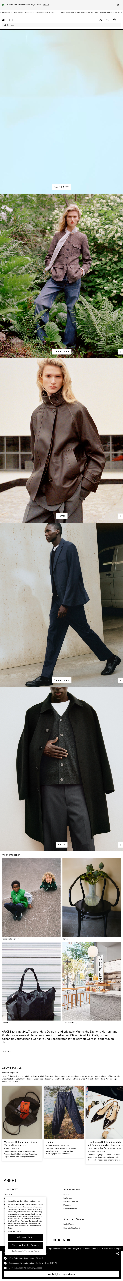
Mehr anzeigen (15, 1231)
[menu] (120, 20)
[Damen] (61, 112)
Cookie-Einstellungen (111, 1249)
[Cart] (114, 20)
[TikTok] (68, 1240)
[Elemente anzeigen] (120, 351)
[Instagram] (54, 1240)
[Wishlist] (107, 20)
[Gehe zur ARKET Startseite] (7, 20)
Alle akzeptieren (25, 1237)
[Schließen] (118, 5)
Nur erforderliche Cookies (25, 1245)
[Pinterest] (63, 1240)
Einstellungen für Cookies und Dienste (25, 1251)
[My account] (100, 20)
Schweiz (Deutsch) (71, 1228)
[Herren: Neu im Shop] (61, 440)
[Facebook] (59, 1240)
